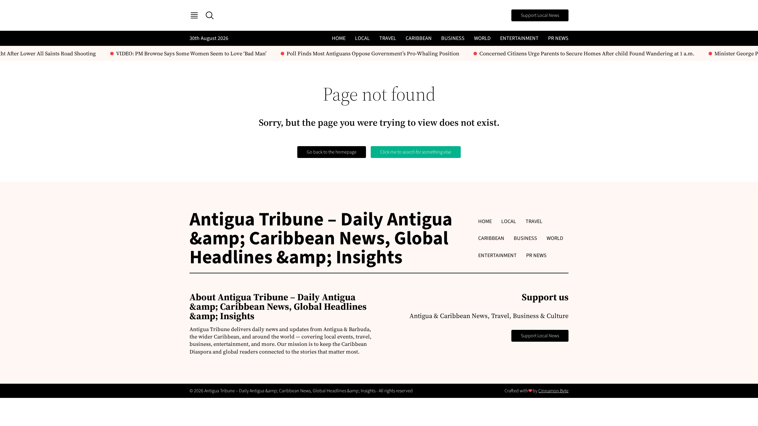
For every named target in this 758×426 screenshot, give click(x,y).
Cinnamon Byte (553, 391)
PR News (558, 38)
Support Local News (540, 15)
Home (339, 38)
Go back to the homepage (331, 152)
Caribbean (419, 38)
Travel (387, 38)
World (482, 38)
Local (362, 38)
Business (453, 38)
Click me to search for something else (415, 152)
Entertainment (519, 38)
